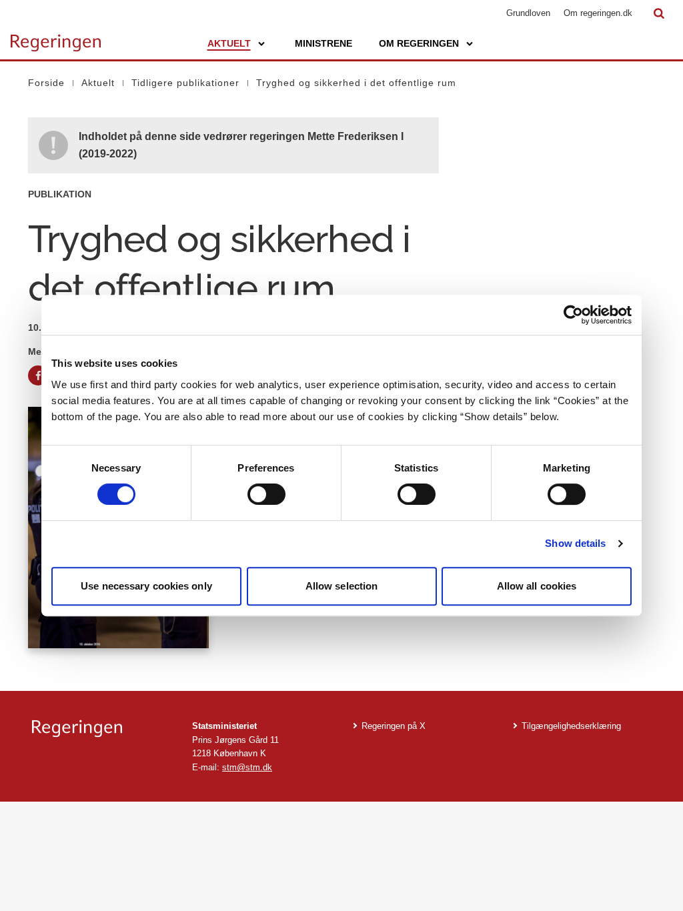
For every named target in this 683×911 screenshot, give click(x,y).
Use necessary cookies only (146, 586)
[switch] (266, 494)
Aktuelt (229, 43)
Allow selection (341, 586)
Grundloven (528, 13)
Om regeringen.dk (598, 13)
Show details (575, 543)
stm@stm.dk (247, 767)
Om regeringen (419, 43)
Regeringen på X (394, 726)
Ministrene (323, 43)
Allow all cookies (537, 586)
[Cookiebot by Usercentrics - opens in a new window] (573, 315)
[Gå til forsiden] (56, 36)
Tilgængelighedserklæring (571, 726)
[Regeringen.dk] (101, 729)
